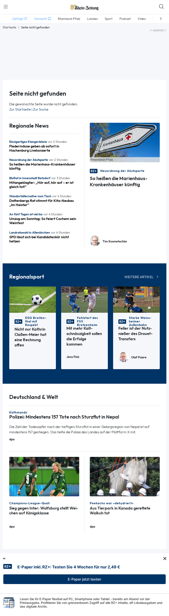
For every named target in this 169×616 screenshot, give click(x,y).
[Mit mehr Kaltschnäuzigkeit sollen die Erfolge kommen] (84, 299)
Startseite (9, 27)
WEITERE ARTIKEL (139, 277)
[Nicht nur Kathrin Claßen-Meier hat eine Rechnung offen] (32, 299)
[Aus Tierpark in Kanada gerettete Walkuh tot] (125, 476)
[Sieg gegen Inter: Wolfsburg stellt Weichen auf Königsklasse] (44, 476)
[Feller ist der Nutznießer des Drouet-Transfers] (136, 299)
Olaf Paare (139, 357)
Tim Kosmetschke (115, 241)
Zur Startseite (20, 109)
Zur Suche (40, 109)
